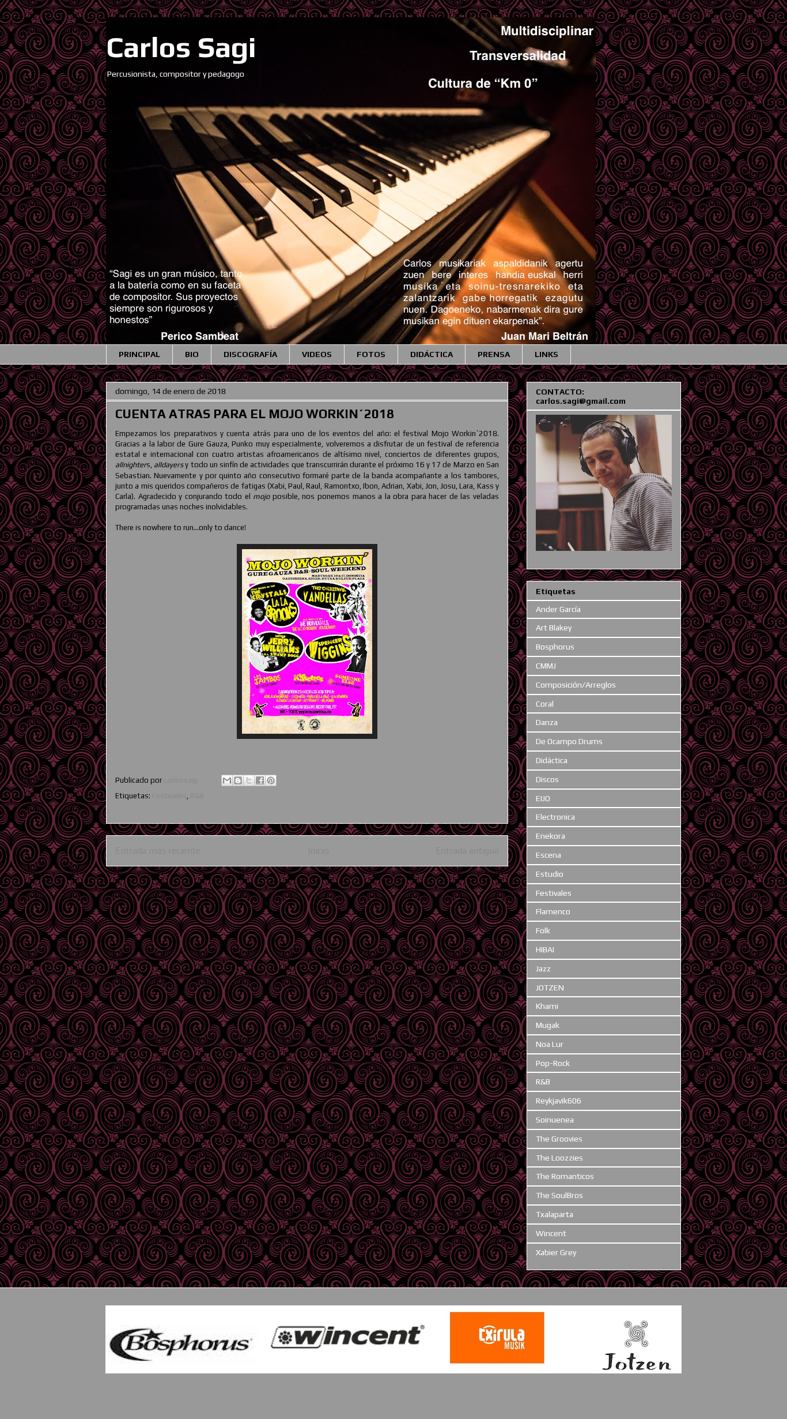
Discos (547, 779)
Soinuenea (555, 1119)
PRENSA (494, 354)
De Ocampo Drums (569, 741)
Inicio (318, 850)
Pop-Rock (553, 1063)
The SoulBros (559, 1195)
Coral (545, 703)
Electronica (555, 816)
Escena (548, 854)
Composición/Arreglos (576, 684)
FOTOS (371, 354)
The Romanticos (565, 1176)
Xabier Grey (556, 1252)
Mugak (547, 1025)
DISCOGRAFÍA (250, 354)
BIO (192, 354)
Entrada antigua (467, 850)
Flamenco (553, 911)
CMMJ (546, 665)
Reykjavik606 (558, 1100)
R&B (197, 795)
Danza (547, 722)
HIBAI (545, 949)
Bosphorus (555, 646)
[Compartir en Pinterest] (271, 780)
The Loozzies (559, 1157)
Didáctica (551, 760)
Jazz (543, 968)
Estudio (549, 874)
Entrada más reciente (157, 850)
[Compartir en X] (249, 780)
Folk (543, 930)
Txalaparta (554, 1214)
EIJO (543, 798)
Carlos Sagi (181, 46)
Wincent (551, 1233)
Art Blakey (554, 627)
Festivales (169, 795)
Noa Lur (549, 1044)
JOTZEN (550, 987)
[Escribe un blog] (238, 780)
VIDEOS (317, 354)
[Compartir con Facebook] (260, 780)
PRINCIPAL (139, 354)
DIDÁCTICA (431, 354)
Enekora (550, 835)
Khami (547, 1006)
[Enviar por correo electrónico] (227, 780)
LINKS (546, 354)
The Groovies (559, 1138)
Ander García (558, 609)
